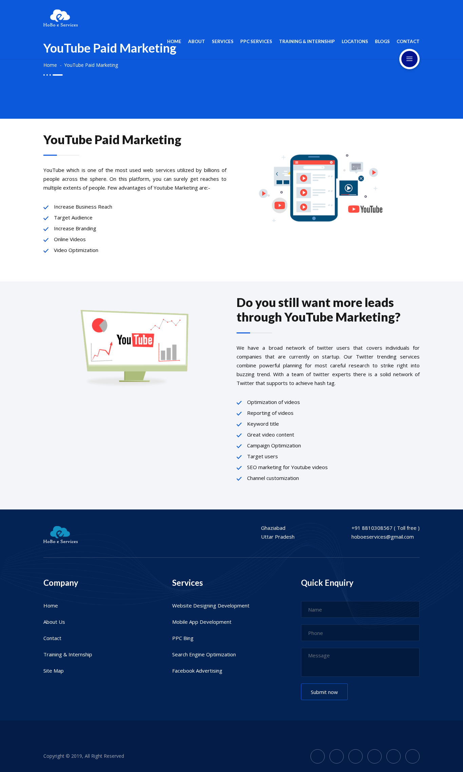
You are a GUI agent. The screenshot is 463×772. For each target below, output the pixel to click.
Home (50, 65)
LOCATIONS (355, 41)
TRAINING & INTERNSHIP (307, 41)
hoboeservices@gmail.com (382, 536)
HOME (174, 41)
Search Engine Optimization (204, 654)
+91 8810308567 (371, 527)
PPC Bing (183, 638)
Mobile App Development (202, 621)
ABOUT (196, 41)
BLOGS (382, 41)
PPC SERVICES (256, 41)
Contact (52, 638)
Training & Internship (67, 654)
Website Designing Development (210, 605)
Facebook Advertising (197, 670)
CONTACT (408, 41)
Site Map (53, 670)
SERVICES (223, 41)
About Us (54, 621)
